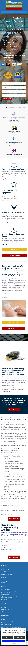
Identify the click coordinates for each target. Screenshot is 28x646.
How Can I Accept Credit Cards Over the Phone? (11, 627)
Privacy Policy (4, 581)
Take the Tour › (14, 249)
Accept (13, 641)
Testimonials (3, 571)
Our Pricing (5, 222)
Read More (21, 634)
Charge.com (3, 568)
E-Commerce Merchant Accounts (8, 606)
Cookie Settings (19, 637)
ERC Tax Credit (4, 599)
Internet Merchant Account (6, 607)
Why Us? (4, 179)
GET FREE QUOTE (14, 9)
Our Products (5, 200)
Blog (2, 617)
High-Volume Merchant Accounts (8, 611)
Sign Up (2, 579)
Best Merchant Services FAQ (7, 621)
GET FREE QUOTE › (14, 255)
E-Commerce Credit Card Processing (8, 591)
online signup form (6, 282)
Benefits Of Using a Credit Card (8, 542)
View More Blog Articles (7, 552)
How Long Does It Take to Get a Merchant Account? (13, 544)
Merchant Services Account (6, 574)
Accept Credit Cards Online (6, 597)
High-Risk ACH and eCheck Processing (9, 596)
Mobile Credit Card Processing (7, 592)
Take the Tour (14, 6)
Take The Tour (4, 577)
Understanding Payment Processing (8, 625)
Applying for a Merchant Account (8, 594)
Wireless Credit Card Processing (7, 609)
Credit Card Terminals (5, 589)
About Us (3, 576)
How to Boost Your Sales (6, 624)
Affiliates (3, 619)
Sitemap (3, 582)
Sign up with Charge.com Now (9, 296)
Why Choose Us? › (14, 322)
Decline (7, 637)
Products (3, 573)
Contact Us (4, 244)
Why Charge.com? (5, 569)
